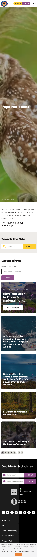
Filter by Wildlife (8, 267)
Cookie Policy (29, 551)
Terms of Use (8, 536)
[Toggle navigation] (34, 4)
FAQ (3, 526)
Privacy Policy (8, 541)
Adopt (26, 4)
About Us (6, 521)
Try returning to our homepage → (12, 224)
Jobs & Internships (10, 531)
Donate (17, 4)
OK (18, 554)
